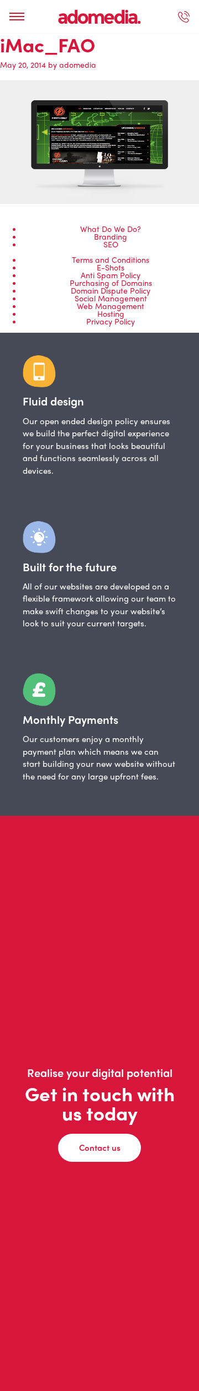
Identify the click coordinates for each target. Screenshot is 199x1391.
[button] (16, 16)
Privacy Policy (110, 321)
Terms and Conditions (110, 259)
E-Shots (110, 267)
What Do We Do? (110, 228)
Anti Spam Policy (110, 274)
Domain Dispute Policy (110, 290)
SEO (110, 244)
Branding (110, 236)
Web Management (110, 305)
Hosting (110, 313)
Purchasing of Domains (111, 282)
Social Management (111, 298)
